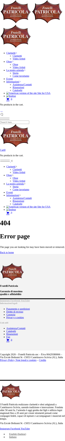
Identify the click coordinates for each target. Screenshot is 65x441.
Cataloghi (11, 331)
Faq (8, 337)
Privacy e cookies (15, 317)
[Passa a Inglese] (11, 96)
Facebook (15, 300)
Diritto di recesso (14, 311)
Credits (42, 360)
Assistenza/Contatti (15, 328)
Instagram (5, 300)
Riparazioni (12, 334)
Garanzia (10, 314)
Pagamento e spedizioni (18, 308)
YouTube (25, 300)
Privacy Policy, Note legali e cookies (18, 360)
